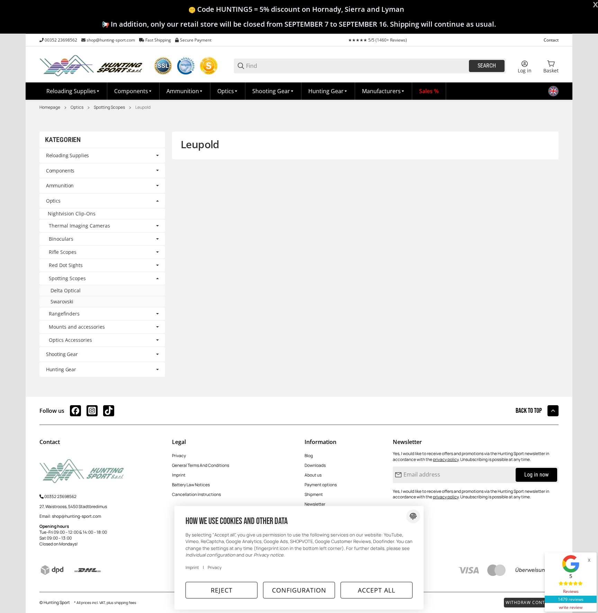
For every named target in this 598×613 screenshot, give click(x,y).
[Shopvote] (208, 65)
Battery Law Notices (191, 485)
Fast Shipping (158, 40)
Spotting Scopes (109, 107)
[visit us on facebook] (75, 410)
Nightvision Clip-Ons (72, 213)
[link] (102, 155)
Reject (222, 590)
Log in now (536, 474)
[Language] (553, 91)
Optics (77, 107)
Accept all (376, 590)
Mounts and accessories (77, 327)
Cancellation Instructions (196, 494)
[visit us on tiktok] (108, 410)
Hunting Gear (61, 369)
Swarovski (62, 301)
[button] (383, 91)
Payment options (321, 485)
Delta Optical (66, 290)
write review (570, 607)
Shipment (314, 494)
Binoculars (61, 239)
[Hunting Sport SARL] (91, 65)
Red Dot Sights (66, 265)
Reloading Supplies (67, 155)
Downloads (315, 465)
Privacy (179, 456)
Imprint (178, 475)
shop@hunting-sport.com (111, 40)
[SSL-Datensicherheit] (163, 65)
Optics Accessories (70, 340)
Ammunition (60, 185)
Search (487, 65)
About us (313, 475)
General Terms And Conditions (200, 465)
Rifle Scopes (62, 252)
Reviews (571, 591)
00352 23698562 (61, 40)
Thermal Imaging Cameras (79, 225)
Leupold (143, 107)
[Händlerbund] (185, 65)
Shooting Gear (62, 354)
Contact (551, 40)
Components (60, 170)
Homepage (49, 107)
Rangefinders (64, 313)
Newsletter (315, 504)
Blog (309, 456)
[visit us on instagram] (92, 410)
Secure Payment (195, 40)
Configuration (299, 590)
